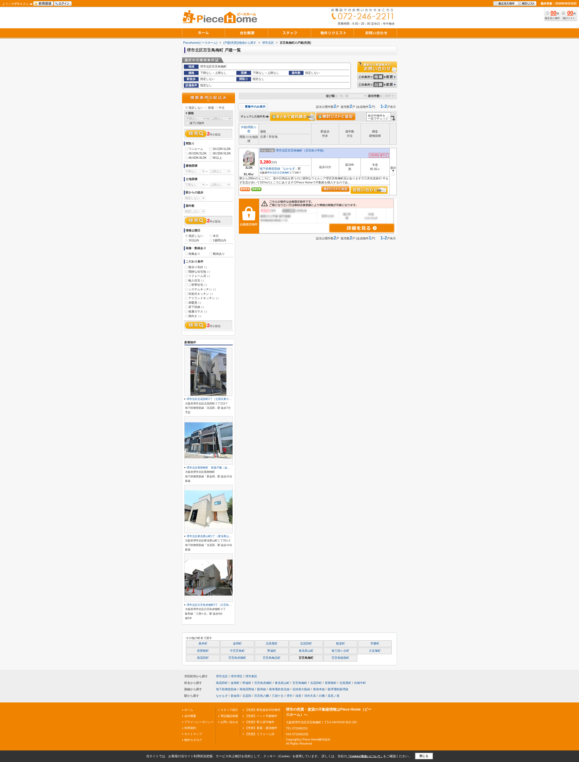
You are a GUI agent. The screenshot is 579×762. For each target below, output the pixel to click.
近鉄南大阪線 (301, 689)
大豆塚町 (375, 650)
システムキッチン (202, 289)
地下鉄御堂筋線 (270, 168)
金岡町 (237, 643)
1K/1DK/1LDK (222, 149)
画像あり (194, 253)
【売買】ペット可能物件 (261, 716)
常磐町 (374, 643)
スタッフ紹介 (229, 710)
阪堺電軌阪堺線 (338, 689)
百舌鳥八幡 (261, 695)
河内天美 (310, 695)
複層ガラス (197, 311)
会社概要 (190, 716)
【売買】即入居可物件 (259, 722)
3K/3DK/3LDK (222, 153)
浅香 (298, 695)
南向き (194, 316)
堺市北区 (272, 172)
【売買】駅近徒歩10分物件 (262, 710)
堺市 (289, 695)
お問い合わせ (229, 722)
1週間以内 (219, 240)
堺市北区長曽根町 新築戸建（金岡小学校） (214, 467)
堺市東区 (251, 676)
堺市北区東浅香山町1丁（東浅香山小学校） (213, 536)
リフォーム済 (199, 276)
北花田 (246, 695)
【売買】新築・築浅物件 (261, 728)
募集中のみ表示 (255, 106)
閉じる (424, 756)
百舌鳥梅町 (283, 172)
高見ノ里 (333, 695)
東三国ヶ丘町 (340, 650)
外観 (244, 127)
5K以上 (217, 157)
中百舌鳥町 (237, 650)
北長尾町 (272, 643)
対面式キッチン (200, 294)
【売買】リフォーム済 (259, 734)
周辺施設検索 (229, 716)
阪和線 (261, 689)
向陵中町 (360, 683)
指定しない (196, 107)
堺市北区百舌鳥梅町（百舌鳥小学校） (301, 150)
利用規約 (190, 728)
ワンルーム (195, 149)
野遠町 (271, 650)
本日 (216, 236)
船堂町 (340, 643)
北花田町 (306, 643)
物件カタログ (193, 740)
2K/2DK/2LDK (197, 153)
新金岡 (235, 695)
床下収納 (196, 307)
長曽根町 (203, 650)
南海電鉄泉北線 (279, 689)
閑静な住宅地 (199, 271)
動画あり (219, 253)
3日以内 (194, 240)
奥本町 (203, 643)
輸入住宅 (196, 280)
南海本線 (319, 689)
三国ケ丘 (278, 695)
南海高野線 (247, 689)
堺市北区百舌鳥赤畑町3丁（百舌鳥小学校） (213, 604)
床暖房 (194, 302)
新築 (211, 107)
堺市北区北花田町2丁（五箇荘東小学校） (212, 399)
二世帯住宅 (197, 284)
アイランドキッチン (203, 298)
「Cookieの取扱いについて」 (365, 756)
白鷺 (322, 695)
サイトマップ (193, 734)
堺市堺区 (236, 676)
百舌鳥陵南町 (340, 657)
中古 (222, 107)
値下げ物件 (197, 123)
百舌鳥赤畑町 (237, 657)
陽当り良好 (197, 267)
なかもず (289, 168)
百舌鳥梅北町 (271, 657)
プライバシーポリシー (199, 722)
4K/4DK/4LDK (197, 157)
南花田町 (203, 657)
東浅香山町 (306, 650)
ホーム (188, 710)
